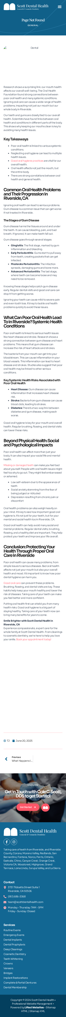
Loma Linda (20, 868)
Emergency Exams (14, 935)
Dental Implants (13, 939)
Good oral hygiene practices (27, 160)
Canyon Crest (30, 860)
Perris (39, 857)
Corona (17, 853)
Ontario (48, 857)
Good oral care (12, 583)
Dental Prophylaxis (14, 944)
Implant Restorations (16, 977)
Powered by (27, 1007)
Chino (17, 860)
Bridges (8, 973)
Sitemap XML (37, 1011)
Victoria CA (10, 864)
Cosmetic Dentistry (15, 954)
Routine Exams (12, 930)
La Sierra (55, 868)
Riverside (38, 849)
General (33, 25)
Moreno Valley (31, 853)
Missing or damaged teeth (19, 465)
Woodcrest (24, 864)
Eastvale (8, 860)
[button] (59, 7)
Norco (32, 857)
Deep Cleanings (13, 949)
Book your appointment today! (33, 639)
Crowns (8, 963)
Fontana (22, 857)
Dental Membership (15, 987)
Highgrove (38, 864)
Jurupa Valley (36, 868)
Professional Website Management (32, 1003)
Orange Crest (47, 860)
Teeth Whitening (13, 958)
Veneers (8, 968)
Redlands (45, 853)
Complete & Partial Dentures (20, 982)
